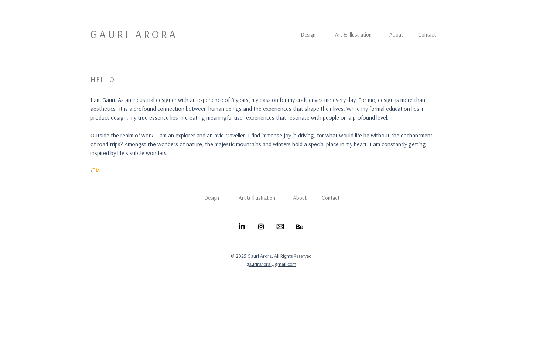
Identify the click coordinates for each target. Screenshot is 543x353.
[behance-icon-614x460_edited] (299, 226)
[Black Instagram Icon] (261, 226)
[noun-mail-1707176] (280, 226)
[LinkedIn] (242, 226)
